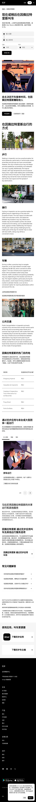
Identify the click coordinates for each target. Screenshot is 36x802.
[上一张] (25, 493)
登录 (25, 2)
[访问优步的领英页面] (3, 769)
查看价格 (6, 53)
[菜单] (33, 2)
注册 (29, 2)
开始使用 (6, 114)
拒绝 (24, 797)
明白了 (30, 797)
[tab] (20, 437)
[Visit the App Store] (19, 780)
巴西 (3, 9)
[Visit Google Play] (7, 780)
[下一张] (30, 493)
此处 (30, 791)
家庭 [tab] (12, 437)
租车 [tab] (17, 437)
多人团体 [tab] (5, 437)
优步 (3, 3)
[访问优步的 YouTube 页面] (7, 769)
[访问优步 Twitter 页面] (15, 769)
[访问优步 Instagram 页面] (11, 769)
